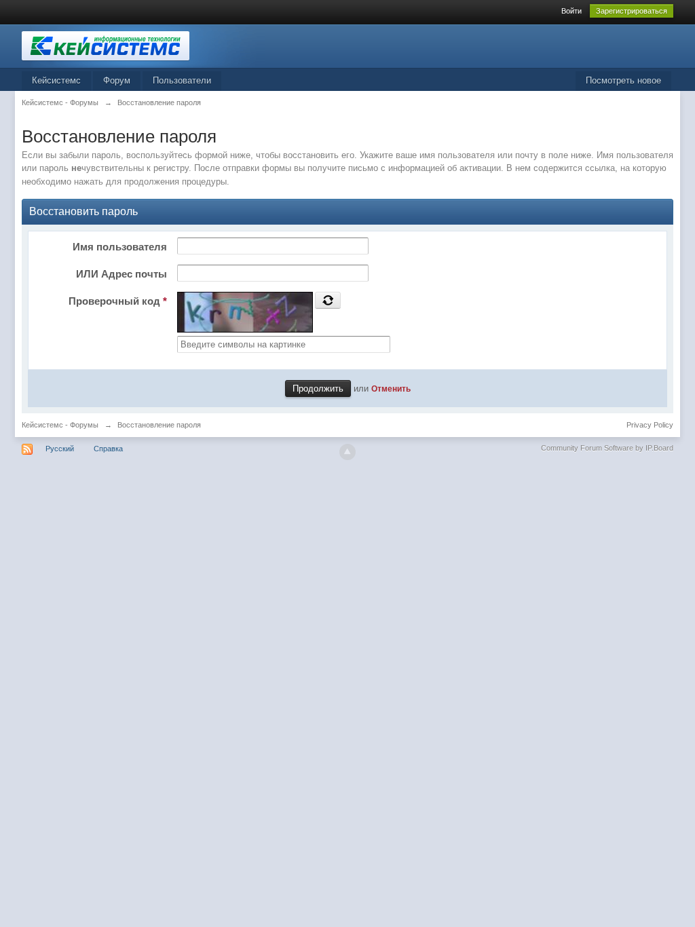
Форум (116, 80)
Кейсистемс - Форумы (60, 425)
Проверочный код (118, 301)
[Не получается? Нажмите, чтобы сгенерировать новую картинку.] (328, 300)
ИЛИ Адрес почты (121, 274)
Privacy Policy (649, 425)
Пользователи (182, 80)
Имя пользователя (120, 246)
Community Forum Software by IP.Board (607, 448)
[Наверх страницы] (347, 452)
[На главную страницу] (143, 45)
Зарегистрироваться (631, 11)
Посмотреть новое (623, 80)
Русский (59, 448)
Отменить (391, 388)
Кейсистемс (56, 80)
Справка (108, 448)
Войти (571, 11)
